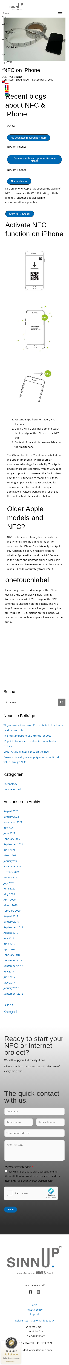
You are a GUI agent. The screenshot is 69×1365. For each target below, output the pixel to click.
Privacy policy (34, 1309)
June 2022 (9, 833)
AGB (34, 1305)
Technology (10, 784)
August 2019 (11, 916)
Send (11, 1209)
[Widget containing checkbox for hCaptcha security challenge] (31, 1193)
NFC (4, 16)
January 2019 (11, 921)
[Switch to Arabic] (31, 95)
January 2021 (11, 861)
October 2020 (11, 872)
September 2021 (13, 844)
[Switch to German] (31, 84)
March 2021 (11, 855)
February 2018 (12, 955)
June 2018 (9, 943)
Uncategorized (12, 789)
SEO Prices (11, 47)
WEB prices (12, 32)
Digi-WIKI (7, 62)
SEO (4, 39)
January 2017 (11, 988)
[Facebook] (30, 1292)
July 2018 (9, 938)
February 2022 (12, 839)
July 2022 (9, 827)
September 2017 (13, 966)
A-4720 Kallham (36, 1336)
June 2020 (9, 888)
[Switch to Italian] (31, 89)
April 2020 (10, 899)
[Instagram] (38, 1292)
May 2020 (9, 894)
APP (4, 54)
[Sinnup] (15, 6)
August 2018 (11, 932)
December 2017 (13, 960)
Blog (4, 69)
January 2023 (11, 816)
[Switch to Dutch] (31, 93)
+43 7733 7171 (43, 1343)
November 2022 (13, 822)
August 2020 (11, 877)
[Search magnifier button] (61, 702)
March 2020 (11, 905)
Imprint (34, 1314)
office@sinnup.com (40, 1350)
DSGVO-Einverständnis (18, 1167)
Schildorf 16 (36, 1331)
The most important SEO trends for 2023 (27, 735)
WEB (4, 24)
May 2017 (9, 982)
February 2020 (12, 910)
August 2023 (11, 811)
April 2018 (10, 949)
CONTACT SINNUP (12, 76)
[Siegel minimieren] (19, 1342)
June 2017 (9, 977)
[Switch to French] (31, 86)
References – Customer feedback (34, 1320)
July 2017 (9, 971)
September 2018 (13, 927)
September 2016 (13, 993)
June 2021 (9, 850)
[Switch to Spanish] (31, 91)
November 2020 (13, 866)
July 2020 (9, 883)
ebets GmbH (35, 1327)
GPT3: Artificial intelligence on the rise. (26, 751)
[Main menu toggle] (60, 12)
